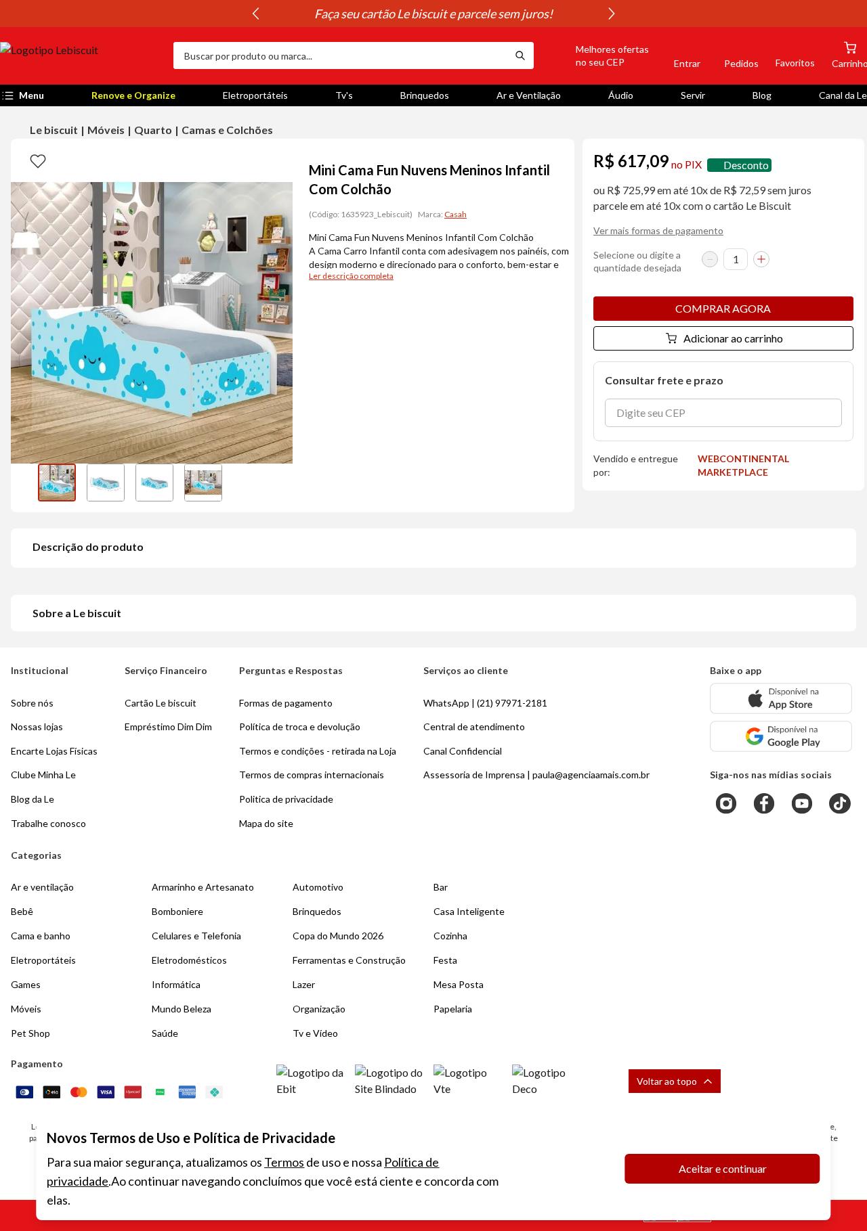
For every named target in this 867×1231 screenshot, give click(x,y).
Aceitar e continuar (723, 1168)
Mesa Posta (459, 984)
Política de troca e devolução (299, 726)
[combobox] (340, 55)
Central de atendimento (474, 726)
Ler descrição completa (351, 276)
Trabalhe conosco (48, 823)
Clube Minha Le (43, 774)
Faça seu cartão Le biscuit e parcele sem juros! (433, 13)
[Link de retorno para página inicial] (81, 55)
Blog (762, 95)
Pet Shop (30, 1033)
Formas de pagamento (286, 703)
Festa (445, 960)
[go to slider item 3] (203, 482)
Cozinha (450, 935)
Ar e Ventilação (528, 95)
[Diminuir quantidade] (710, 259)
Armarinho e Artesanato (203, 887)
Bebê (22, 911)
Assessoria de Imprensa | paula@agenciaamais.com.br (536, 774)
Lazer (304, 984)
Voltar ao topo (667, 1081)
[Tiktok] (840, 803)
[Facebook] (764, 803)
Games (26, 984)
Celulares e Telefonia (196, 935)
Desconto (746, 164)
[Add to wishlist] (38, 160)
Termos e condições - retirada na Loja (317, 751)
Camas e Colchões (227, 129)
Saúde (165, 1033)
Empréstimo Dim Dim (168, 726)
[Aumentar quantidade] (761, 259)
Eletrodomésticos (189, 960)
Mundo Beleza (181, 1008)
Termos (284, 1162)
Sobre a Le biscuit (77, 612)
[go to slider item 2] (154, 482)
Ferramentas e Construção (349, 960)
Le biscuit (54, 129)
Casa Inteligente (469, 911)
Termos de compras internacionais (311, 774)
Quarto (153, 129)
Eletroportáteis (255, 95)
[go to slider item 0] (57, 482)
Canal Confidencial (462, 751)
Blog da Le (32, 799)
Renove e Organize (133, 95)
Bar (441, 887)
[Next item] (612, 13)
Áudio (620, 95)
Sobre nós (32, 703)
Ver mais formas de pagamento (658, 230)
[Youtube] (802, 803)
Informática (176, 984)
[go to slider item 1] (106, 482)
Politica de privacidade (286, 799)
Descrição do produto (88, 546)
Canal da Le (843, 95)
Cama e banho (40, 935)
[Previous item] (255, 13)
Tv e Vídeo (315, 1033)
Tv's (344, 95)
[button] (597, 55)
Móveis (106, 129)
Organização (319, 1008)
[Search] (520, 55)
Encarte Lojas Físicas (54, 751)
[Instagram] (726, 803)
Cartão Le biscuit (160, 703)
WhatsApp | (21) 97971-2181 (485, 703)
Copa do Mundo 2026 (338, 935)
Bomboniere (177, 911)
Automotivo (318, 887)
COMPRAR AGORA (723, 308)
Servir (693, 95)
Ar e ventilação (42, 887)
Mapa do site (266, 823)
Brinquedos (424, 95)
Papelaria (453, 1008)
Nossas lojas (37, 726)
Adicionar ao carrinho (733, 338)
